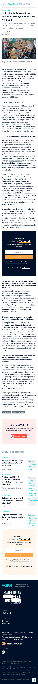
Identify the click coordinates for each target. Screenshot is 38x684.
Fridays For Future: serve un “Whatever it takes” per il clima (13, 463)
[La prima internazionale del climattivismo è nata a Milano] (32, 518)
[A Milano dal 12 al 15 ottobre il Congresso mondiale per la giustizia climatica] (32, 480)
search (35, 4)
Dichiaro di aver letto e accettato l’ (17, 262)
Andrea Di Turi (6, 32)
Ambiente (5, 511)
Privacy (4, 679)
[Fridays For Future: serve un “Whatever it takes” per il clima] (32, 464)
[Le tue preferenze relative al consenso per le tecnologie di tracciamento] (34, 680)
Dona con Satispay (19, 436)
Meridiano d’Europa (18, 218)
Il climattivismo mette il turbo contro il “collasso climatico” (12, 500)
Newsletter (6, 623)
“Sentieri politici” (15, 161)
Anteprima (26, 268)
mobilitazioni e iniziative (11, 124)
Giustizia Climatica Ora (22, 152)
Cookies (11, 679)
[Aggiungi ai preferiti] (35, 10)
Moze (27, 679)
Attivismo (6, 10)
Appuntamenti (7, 474)
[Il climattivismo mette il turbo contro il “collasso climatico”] (32, 502)
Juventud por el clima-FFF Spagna (15, 220)
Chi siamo (5, 621)
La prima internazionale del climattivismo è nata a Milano (13, 517)
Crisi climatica (18, 412)
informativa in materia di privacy (17, 263)
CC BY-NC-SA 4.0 (13, 663)
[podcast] (3, 652)
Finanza (5, 457)
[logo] (19, 4)
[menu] (3, 4)
